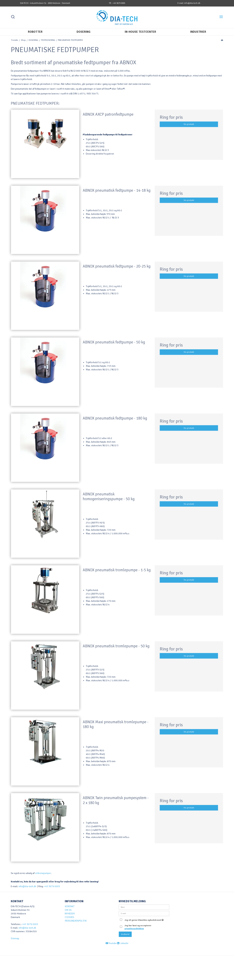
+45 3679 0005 (52, 886)
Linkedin (123, 943)
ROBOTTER (35, 32)
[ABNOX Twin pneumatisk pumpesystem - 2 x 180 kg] (45, 827)
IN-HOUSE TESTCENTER (140, 32)
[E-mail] (144, 913)
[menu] (221, 17)
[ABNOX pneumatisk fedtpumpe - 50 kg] (45, 371)
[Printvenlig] (222, 40)
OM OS (68, 910)
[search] (13, 17)
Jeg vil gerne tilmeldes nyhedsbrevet (143, 919)
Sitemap (15, 938)
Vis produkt (189, 124)
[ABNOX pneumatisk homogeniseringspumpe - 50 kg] (45, 523)
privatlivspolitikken (134, 928)
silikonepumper (43, 873)
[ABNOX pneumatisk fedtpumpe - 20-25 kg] (45, 296)
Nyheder (70, 913)
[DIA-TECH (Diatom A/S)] (117, 16)
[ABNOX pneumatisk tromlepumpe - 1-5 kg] (45, 599)
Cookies (69, 917)
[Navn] (144, 906)
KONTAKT (70, 906)
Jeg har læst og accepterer (138, 927)
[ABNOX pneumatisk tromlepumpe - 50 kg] (45, 675)
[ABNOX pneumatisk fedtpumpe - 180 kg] (45, 448)
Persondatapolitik (76, 920)
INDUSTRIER (198, 32)
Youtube (112, 943)
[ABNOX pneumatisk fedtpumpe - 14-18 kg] (45, 220)
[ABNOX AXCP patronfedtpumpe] (45, 144)
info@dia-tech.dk (28, 886)
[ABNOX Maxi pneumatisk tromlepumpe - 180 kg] (45, 751)
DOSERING (83, 32)
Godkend (125, 934)
